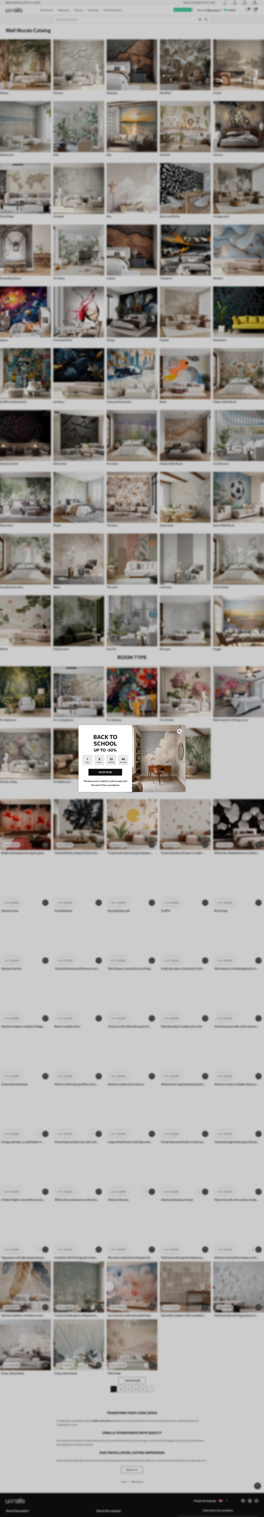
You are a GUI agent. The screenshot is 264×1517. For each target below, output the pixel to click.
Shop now (105, 772)
